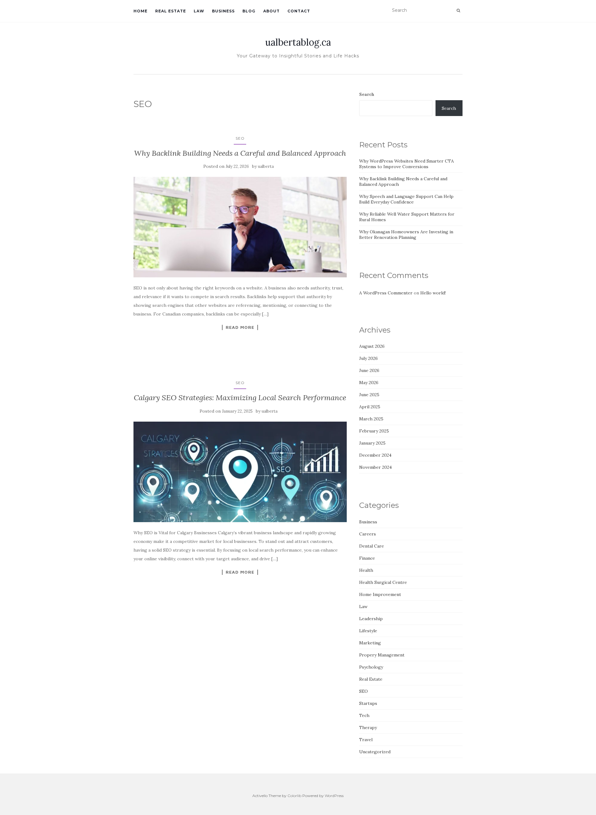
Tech (364, 715)
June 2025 (369, 394)
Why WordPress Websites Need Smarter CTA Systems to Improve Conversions (406, 163)
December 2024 (375, 455)
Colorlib (294, 795)
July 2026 (368, 358)
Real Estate (170, 11)
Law (199, 11)
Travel (365, 739)
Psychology (371, 667)
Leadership (371, 618)
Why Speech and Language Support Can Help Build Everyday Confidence (406, 199)
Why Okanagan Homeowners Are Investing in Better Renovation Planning (406, 234)
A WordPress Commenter (386, 293)
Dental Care (371, 546)
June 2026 (369, 370)
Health (366, 570)
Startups (368, 703)
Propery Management (381, 655)
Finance (367, 558)
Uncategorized (375, 752)
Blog (248, 11)
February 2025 (374, 431)
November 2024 (375, 467)
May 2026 (368, 382)
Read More (240, 327)
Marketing (370, 643)
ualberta (266, 166)
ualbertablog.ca (298, 42)
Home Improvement (380, 594)
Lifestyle (368, 631)
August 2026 (372, 346)
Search (366, 94)
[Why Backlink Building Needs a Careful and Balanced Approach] (240, 227)
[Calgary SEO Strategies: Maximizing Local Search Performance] (240, 472)
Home (140, 11)
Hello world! (433, 293)
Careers (367, 534)
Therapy (368, 727)
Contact (298, 11)
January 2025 (372, 443)
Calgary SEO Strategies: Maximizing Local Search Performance (240, 397)
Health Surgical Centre (383, 582)
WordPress (334, 795)
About (271, 11)
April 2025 (369, 407)
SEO (240, 138)
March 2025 (371, 419)
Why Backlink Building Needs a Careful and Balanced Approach (240, 153)
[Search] (458, 10)
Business (223, 11)
